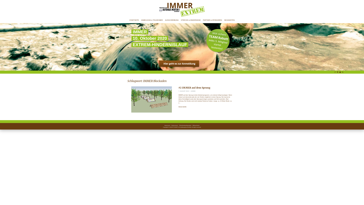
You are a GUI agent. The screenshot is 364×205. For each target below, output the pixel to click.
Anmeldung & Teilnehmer (152, 20)
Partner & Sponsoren (212, 20)
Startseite (134, 20)
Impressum (167, 125)
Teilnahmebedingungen (185, 125)
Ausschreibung (172, 20)
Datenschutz (174, 125)
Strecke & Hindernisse (191, 20)
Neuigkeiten (229, 20)
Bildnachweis (196, 125)
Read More (182, 107)
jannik (193, 91)
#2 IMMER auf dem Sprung (194, 87)
